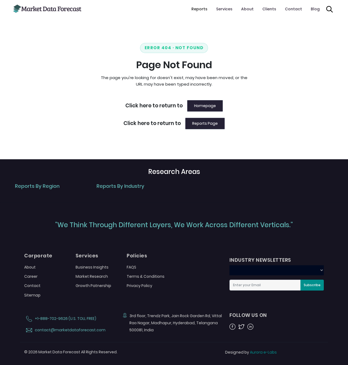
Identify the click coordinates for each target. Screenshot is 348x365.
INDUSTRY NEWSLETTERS (260, 260)
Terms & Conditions (145, 276)
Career (31, 276)
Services (224, 9)
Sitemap (32, 295)
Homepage (205, 105)
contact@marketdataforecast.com (69, 330)
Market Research (92, 276)
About (247, 9)
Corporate (38, 256)
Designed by (251, 352)
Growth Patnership (93, 285)
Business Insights (92, 267)
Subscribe (312, 285)
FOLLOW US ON (248, 315)
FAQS (131, 267)
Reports (199, 9)
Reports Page (205, 123)
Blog (315, 9)
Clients (269, 9)
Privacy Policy (139, 285)
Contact (293, 9)
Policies (137, 256)
